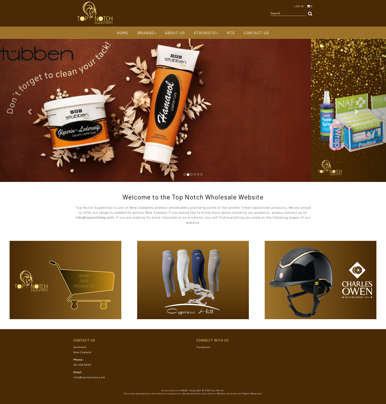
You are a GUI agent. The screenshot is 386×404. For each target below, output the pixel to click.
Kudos (234, 393)
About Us (175, 32)
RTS (231, 32)
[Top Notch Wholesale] (94, 13)
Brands (145, 32)
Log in (299, 6)
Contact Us (256, 32)
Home (122, 32)
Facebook (203, 346)
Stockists (205, 32)
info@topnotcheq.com (95, 217)
